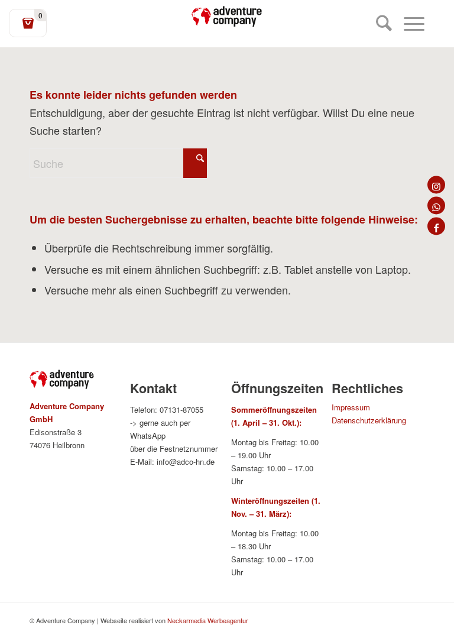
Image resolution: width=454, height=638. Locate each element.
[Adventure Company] (227, 16)
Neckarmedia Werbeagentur (207, 620)
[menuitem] (378, 23)
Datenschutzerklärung (369, 420)
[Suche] (378, 23)
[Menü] (408, 23)
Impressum (351, 407)
